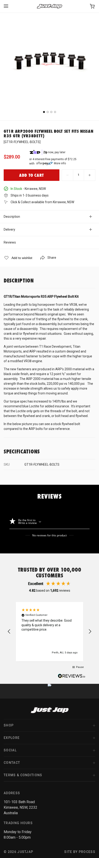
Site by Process (79, 852)
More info (60, 163)
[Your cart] (92, 6)
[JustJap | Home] (49, 6)
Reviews (10, 242)
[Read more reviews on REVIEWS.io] (71, 676)
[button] (9, 631)
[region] (49, 631)
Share (51, 257)
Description (12, 216)
